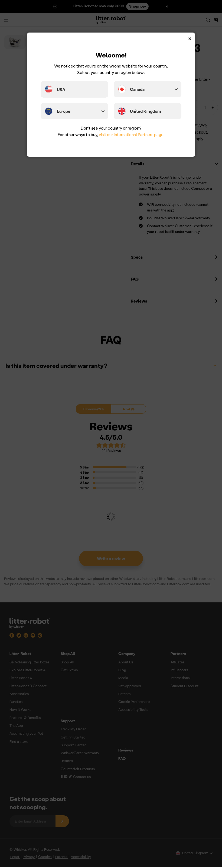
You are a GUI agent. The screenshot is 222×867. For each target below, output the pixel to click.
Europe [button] (63, 111)
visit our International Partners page (131, 134)
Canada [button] (137, 89)
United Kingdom (145, 111)
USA (61, 89)
